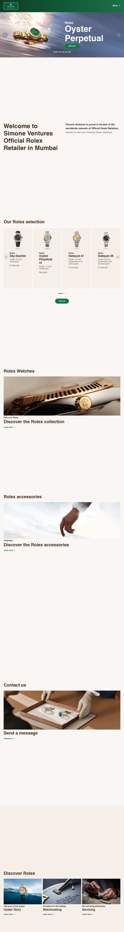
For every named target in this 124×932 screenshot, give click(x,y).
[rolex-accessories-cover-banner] (62, 503)
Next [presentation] (118, 35)
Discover (72, 46)
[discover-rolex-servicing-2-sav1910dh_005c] (101, 880)
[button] (55, 52)
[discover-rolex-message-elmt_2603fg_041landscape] (62, 692)
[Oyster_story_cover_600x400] (23, 880)
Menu (115, 6)
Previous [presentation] (5, 35)
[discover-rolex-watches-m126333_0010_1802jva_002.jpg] (62, 377)
